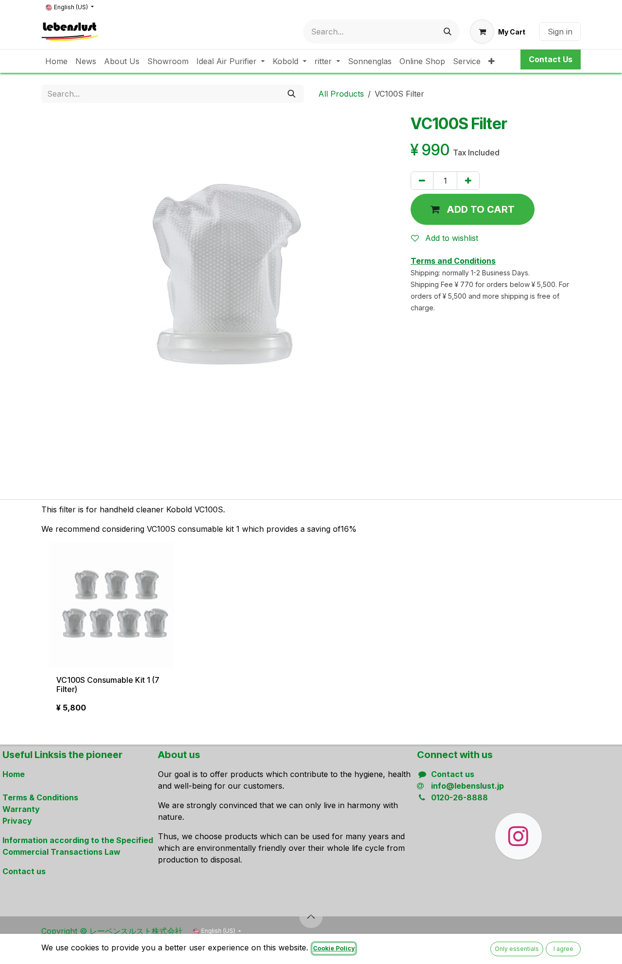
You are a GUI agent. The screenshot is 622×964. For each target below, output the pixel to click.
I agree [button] (563, 948)
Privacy (17, 821)
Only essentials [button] (517, 948)
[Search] (447, 31)
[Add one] (468, 180)
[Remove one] (422, 180)
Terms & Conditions (40, 797)
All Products (341, 94)
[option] (311, 631)
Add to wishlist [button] (450, 238)
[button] (473, 209)
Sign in (560, 31)
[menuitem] (56, 61)
